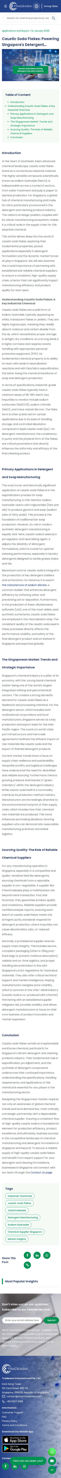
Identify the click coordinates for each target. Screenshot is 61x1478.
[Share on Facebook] (27, 1255)
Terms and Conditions (14, 1425)
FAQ (4, 1416)
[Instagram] (24, 1466)
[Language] (36, 6)
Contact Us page (41, 1172)
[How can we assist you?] (52, 1461)
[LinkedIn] (15, 1466)
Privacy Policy (9, 1421)
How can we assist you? (28, 1461)
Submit (51, 1320)
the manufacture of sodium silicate (24, 585)
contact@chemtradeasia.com (24, 1396)
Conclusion (16, 137)
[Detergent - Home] (20, 6)
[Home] (30, 1369)
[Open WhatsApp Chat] (52, 1452)
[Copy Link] (27, 1265)
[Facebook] (5, 1466)
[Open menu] (5, 6)
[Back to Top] (52, 1470)
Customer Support (12, 1412)
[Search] (53, 18)
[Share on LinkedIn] (37, 1255)
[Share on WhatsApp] (46, 1255)
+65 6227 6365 (15, 1401)
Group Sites (51, 6)
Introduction (17, 102)
